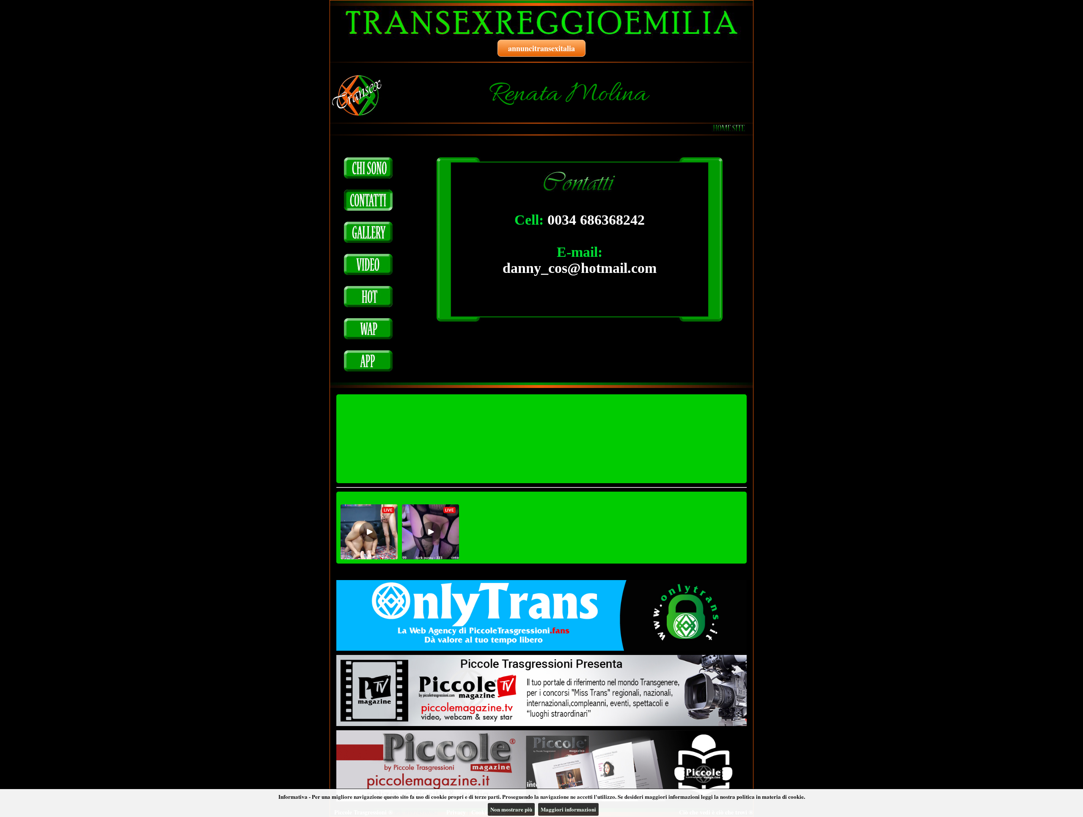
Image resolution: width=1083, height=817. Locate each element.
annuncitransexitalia (541, 48)
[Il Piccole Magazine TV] (541, 690)
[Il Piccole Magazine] (541, 765)
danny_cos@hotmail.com (580, 268)
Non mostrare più (511, 809)
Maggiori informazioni (568, 809)
